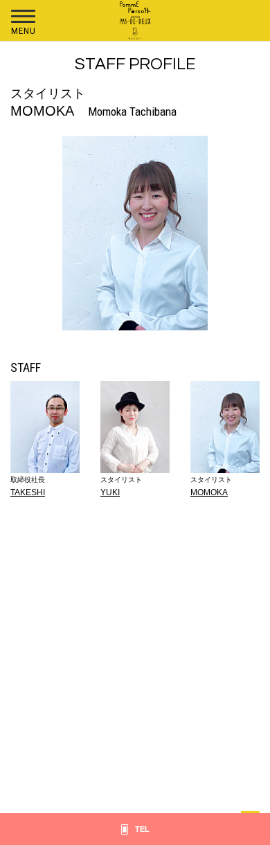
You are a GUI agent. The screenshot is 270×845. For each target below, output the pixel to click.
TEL (142, 829)
